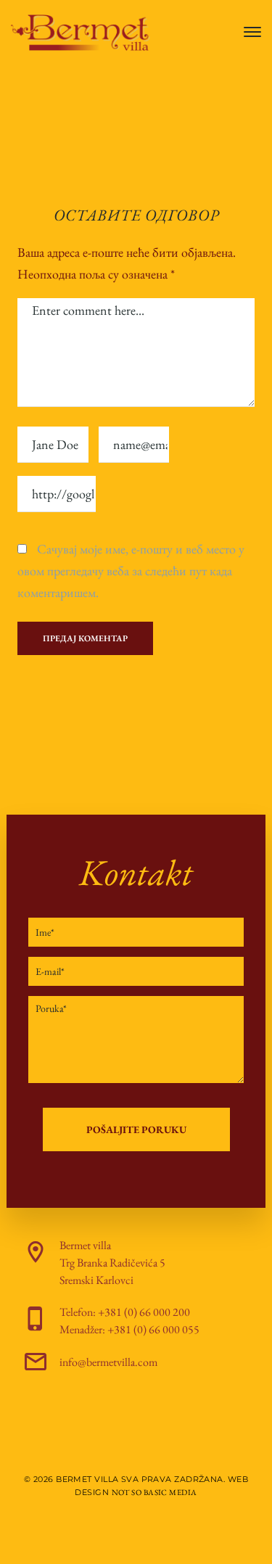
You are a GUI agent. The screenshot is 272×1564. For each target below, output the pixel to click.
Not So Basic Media (154, 1492)
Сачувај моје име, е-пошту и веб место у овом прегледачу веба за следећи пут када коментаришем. (130, 570)
